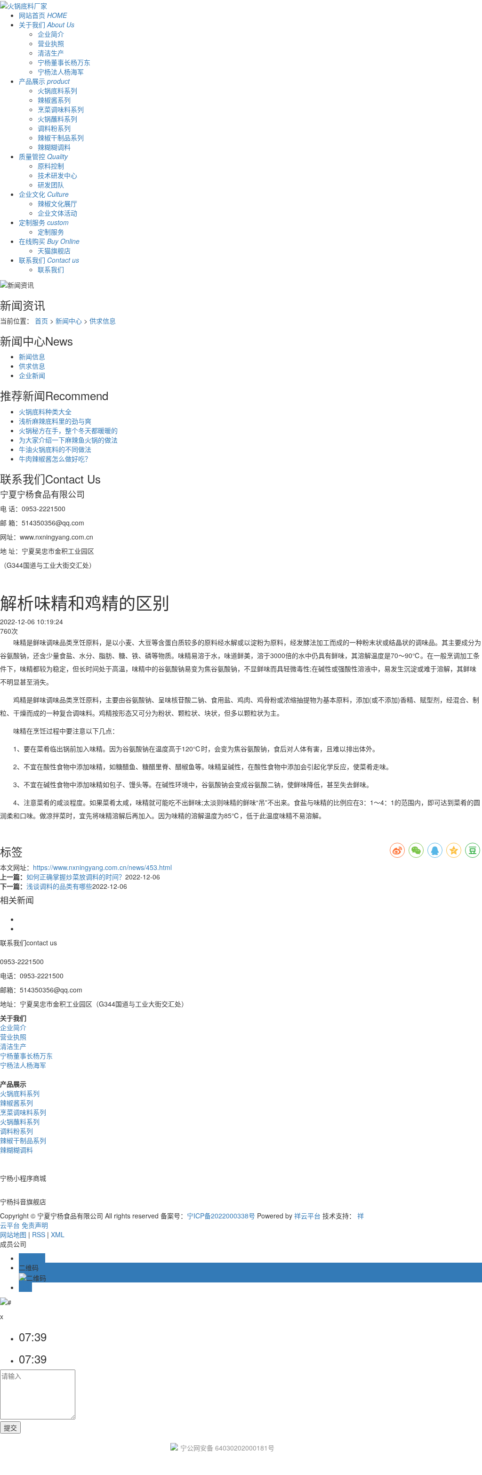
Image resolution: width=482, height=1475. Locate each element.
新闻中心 (69, 320)
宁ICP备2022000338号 (221, 1215)
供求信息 (102, 320)
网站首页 (43, 15)
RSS (38, 1234)
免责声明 (35, 1225)
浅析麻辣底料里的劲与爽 (55, 421)
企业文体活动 (57, 213)
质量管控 (43, 156)
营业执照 (51, 43)
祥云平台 (307, 1215)
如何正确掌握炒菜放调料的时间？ (75, 876)
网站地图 (13, 1234)
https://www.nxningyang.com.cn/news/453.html (102, 867)
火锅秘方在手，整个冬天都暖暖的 (68, 430)
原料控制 (51, 165)
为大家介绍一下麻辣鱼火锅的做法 (68, 439)
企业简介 (51, 34)
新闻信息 (32, 356)
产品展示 (44, 81)
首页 (41, 320)
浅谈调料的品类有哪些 (59, 886)
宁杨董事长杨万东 (64, 62)
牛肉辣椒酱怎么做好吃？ (55, 458)
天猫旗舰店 (54, 250)
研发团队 (51, 184)
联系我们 (49, 260)
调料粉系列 (54, 128)
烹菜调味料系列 (61, 109)
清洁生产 (51, 52)
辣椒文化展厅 (57, 203)
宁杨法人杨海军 (61, 71)
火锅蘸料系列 (57, 118)
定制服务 (44, 222)
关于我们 (46, 24)
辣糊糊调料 (54, 147)
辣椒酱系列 (54, 100)
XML (57, 1234)
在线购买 (49, 241)
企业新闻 (32, 375)
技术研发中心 (57, 175)
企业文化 (44, 194)
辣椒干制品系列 (61, 137)
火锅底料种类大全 (45, 411)
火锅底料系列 (57, 90)
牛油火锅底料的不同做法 (55, 449)
